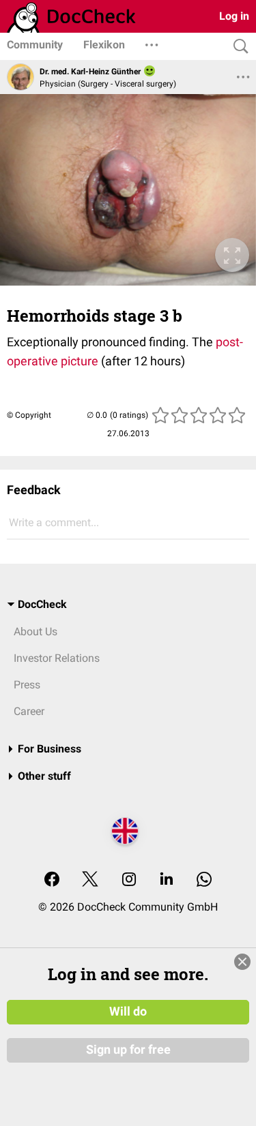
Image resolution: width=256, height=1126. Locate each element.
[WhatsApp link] (204, 880)
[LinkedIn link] (166, 880)
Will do (128, 1011)
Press (27, 684)
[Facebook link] (51, 880)
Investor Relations (57, 658)
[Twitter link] (90, 880)
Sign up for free (128, 1049)
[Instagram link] (129, 880)
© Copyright (29, 415)
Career (29, 711)
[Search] (237, 46)
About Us (35, 631)
